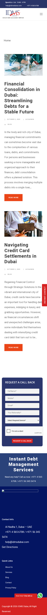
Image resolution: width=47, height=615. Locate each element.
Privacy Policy (10, 588)
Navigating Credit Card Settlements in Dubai (20, 253)
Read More (13, 197)
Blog (10, 124)
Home (7, 40)
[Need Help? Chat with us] (40, 595)
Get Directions (10, 547)
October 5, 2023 (13, 119)
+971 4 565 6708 (33, 6)
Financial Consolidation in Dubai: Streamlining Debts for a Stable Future (22, 98)
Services (8, 572)
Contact (8, 583)
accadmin (30, 119)
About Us (9, 567)
